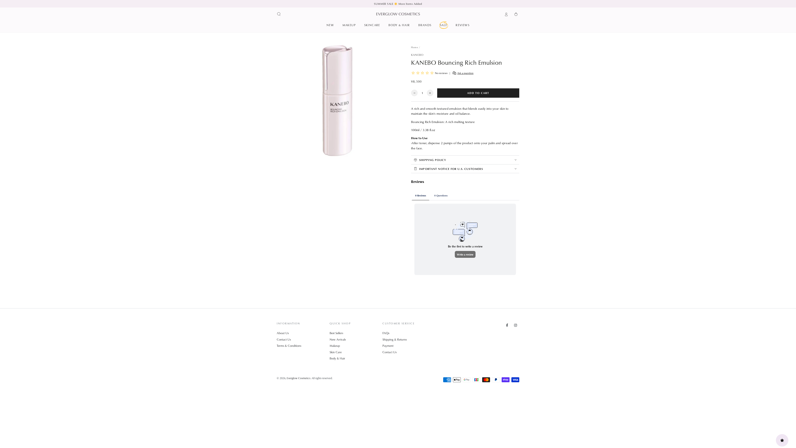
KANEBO (417, 55)
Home (414, 47)
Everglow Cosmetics (298, 378)
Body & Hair (337, 358)
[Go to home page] (398, 14)
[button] (279, 14)
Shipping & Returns (394, 339)
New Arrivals (338, 339)
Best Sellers (336, 333)
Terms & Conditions (289, 345)
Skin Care (336, 352)
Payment (387, 345)
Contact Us (284, 339)
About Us (283, 333)
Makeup (335, 345)
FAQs (385, 333)
